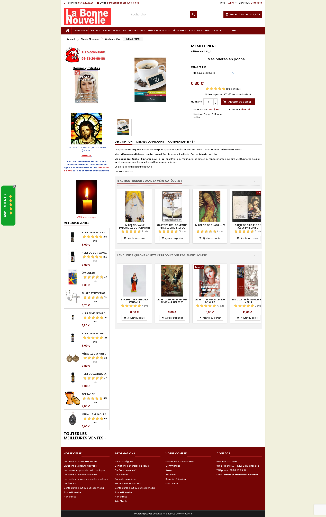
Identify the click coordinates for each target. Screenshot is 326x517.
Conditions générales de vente (132, 465)
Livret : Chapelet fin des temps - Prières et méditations (172, 302)
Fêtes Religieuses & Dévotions (190, 30)
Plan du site (70, 496)
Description (123, 142)
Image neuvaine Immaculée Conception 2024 (134, 227)
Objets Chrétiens (133, 30)
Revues (94, 30)
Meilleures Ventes (76, 223)
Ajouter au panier (237, 102)
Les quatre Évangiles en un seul (247, 301)
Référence (197, 51)
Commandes (173, 465)
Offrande (88, 394)
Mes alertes (172, 483)
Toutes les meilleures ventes (85, 435)
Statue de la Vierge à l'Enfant (134, 301)
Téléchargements (158, 30)
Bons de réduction (176, 479)
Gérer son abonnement (128, 483)
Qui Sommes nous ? (126, 470)
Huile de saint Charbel (95, 232)
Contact (234, 30)
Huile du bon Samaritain (95, 252)
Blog (222, 2)
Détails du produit (150, 142)
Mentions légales (124, 461)
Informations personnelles (180, 461)
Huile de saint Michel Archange (95, 333)
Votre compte (176, 453)
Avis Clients (121, 501)
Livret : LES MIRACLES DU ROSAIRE (210, 301)
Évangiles (88, 273)
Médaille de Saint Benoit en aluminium (95, 353)
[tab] (123, 141)
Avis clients (5, 205)
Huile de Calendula (94, 374)
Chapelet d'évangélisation (95, 293)
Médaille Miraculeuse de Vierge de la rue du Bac (95, 414)
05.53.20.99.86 (86, 2)
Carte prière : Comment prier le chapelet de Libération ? (172, 227)
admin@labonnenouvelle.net (123, 2)
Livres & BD (80, 30)
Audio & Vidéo (111, 30)
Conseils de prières (125, 479)
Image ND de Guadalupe (210, 225)
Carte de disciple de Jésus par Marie (248, 226)
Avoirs (169, 470)
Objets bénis (122, 474)
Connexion (256, 2)
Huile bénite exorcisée (95, 313)
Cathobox (218, 30)
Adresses (171, 474)
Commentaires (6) (181, 142)
